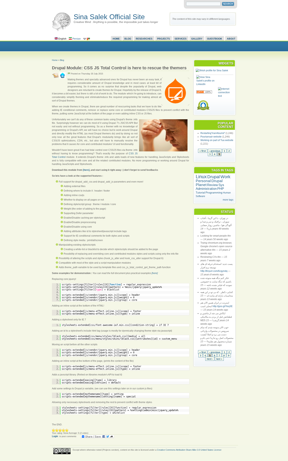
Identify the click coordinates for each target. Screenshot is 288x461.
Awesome (67, 430)
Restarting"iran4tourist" (212, 133)
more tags (228, 199)
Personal (203, 181)
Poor (53, 430)
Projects (163, 38)
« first (202, 151)
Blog (127, 38)
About (231, 38)
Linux (201, 176)
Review (212, 185)
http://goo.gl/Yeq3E (223, 306)
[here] (86, 170)
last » (219, 359)
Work (225, 176)
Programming (214, 192)
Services (181, 38)
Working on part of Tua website (216, 140)
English (62, 38)
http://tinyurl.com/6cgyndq (213, 271)
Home (116, 38)
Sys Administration (210, 187)
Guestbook (214, 38)
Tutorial (200, 192)
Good (60, 430)
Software (200, 196)
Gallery (196, 38)
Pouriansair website (211, 136)
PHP (220, 189)
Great (63, 430)
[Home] (61, 30)
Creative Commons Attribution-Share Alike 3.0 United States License (189, 450)
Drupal (213, 176)
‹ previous (214, 151)
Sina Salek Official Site (109, 17)
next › (210, 359)
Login (55, 436)
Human (227, 192)
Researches (144, 38)
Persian (76, 38)
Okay (57, 430)
